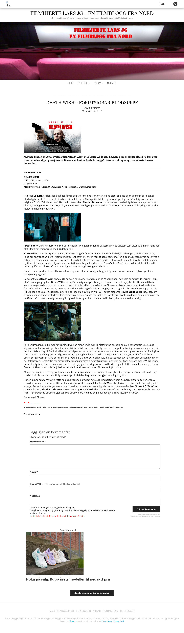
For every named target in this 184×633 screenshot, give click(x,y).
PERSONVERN (83, 610)
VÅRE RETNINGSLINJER (62, 610)
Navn (34, 472)
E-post (55, 484)
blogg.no (73, 621)
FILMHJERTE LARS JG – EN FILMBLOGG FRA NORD (92, 14)
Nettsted (35, 495)
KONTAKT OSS (110, 610)
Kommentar (38, 441)
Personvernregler (139, 516)
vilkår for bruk (149, 516)
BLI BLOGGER (127, 610)
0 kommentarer (92, 107)
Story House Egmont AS (112, 621)
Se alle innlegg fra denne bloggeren (92, 593)
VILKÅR (97, 610)
